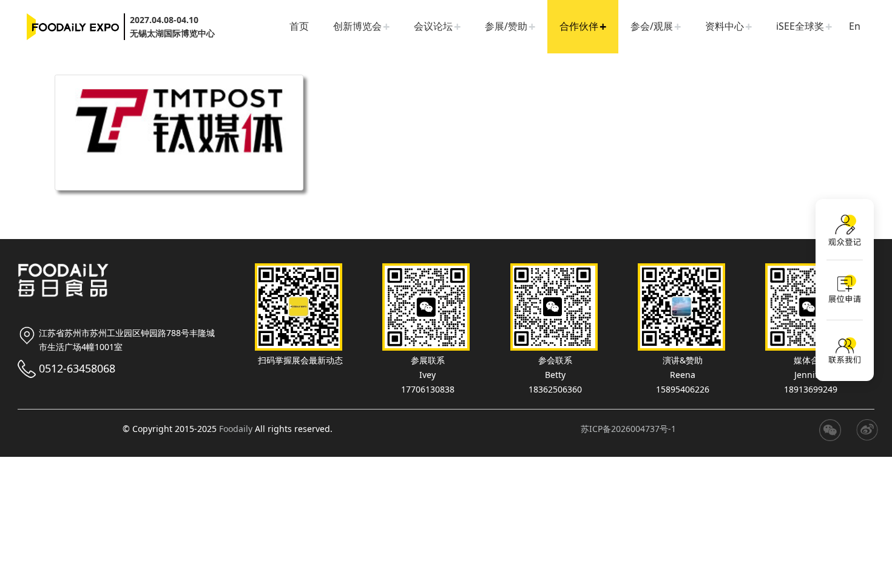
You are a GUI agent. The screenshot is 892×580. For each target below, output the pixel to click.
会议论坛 (433, 26)
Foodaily (235, 428)
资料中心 (724, 26)
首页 (299, 26)
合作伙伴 (578, 26)
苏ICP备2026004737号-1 (628, 428)
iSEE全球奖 (800, 26)
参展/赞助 (506, 26)
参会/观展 (651, 26)
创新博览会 (357, 26)
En (854, 26)
